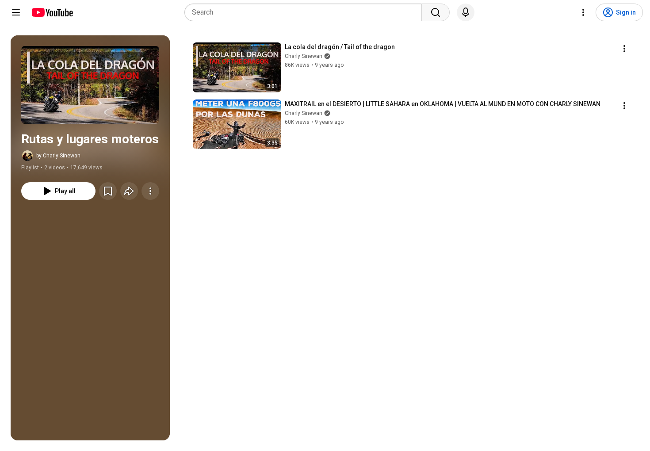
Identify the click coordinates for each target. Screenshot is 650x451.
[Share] (129, 191)
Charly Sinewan (303, 56)
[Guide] (16, 12)
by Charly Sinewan (58, 156)
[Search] (435, 12)
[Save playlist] (108, 191)
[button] (90, 85)
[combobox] (306, 12)
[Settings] (583, 12)
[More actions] (150, 191)
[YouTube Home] (52, 12)
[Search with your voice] (465, 12)
